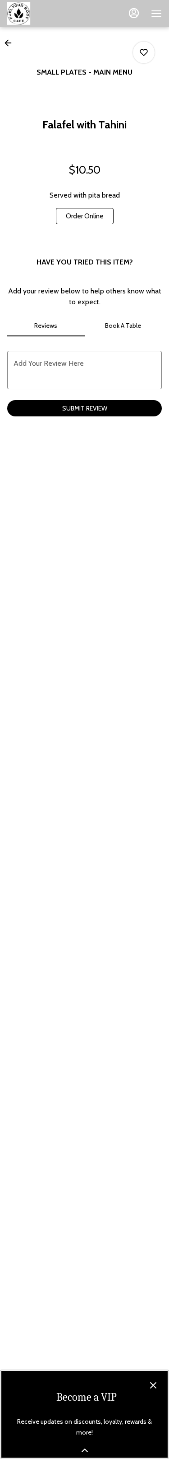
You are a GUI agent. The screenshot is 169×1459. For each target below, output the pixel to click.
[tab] (46, 325)
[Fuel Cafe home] (47, 13)
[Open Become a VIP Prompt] (84, 1450)
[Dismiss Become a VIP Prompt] (153, 1385)
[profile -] (133, 13)
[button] (11, 43)
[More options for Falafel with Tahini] (144, 52)
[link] (85, 216)
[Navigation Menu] (156, 13)
